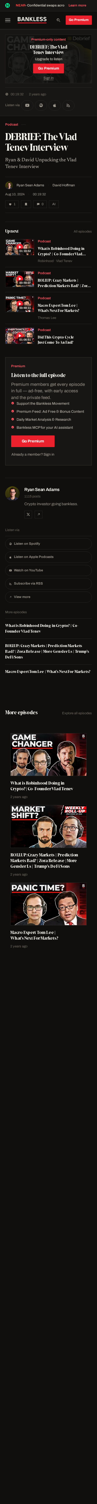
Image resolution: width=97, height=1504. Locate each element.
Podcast (11, 124)
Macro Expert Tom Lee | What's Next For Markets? (48, 671)
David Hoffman (64, 185)
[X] (28, 514)
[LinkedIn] (38, 514)
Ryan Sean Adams (30, 185)
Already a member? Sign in (32, 454)
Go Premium (79, 20)
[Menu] (9, 20)
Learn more (77, 5)
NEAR (20, 5)
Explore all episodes (77, 713)
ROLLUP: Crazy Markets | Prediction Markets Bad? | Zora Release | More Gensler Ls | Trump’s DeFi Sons (47, 651)
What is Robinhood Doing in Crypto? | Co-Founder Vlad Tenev (42, 628)
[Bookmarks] (26, 204)
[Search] (58, 20)
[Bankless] (32, 20)
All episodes (83, 231)
